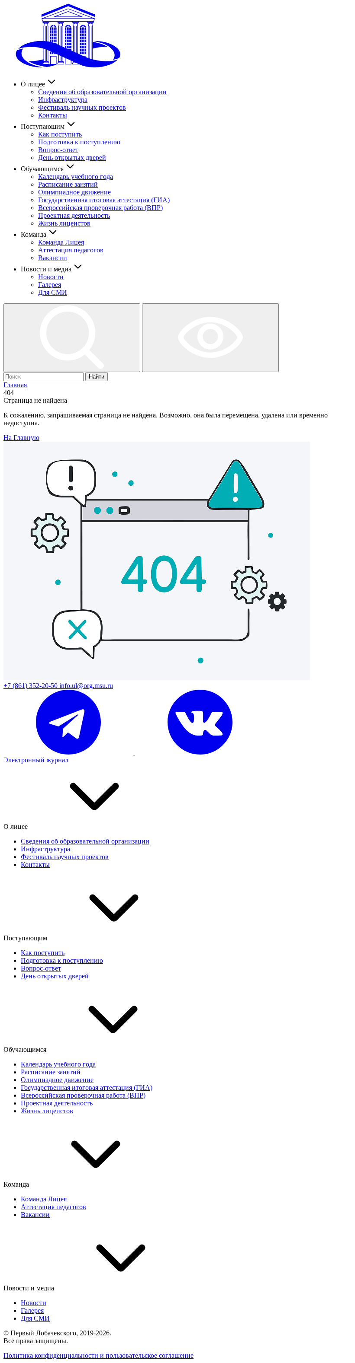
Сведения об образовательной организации (102, 92)
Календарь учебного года (75, 176)
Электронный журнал (35, 760)
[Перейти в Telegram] (69, 752)
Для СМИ (52, 292)
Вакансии (52, 257)
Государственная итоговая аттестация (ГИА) (104, 200)
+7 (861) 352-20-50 (31, 685)
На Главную (21, 437)
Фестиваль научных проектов (82, 107)
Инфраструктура (62, 99)
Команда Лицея (61, 242)
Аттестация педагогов (70, 250)
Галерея (49, 284)
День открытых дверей (72, 157)
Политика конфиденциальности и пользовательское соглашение (98, 1355)
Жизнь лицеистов (64, 223)
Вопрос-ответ (58, 149)
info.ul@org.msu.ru (86, 685)
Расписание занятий (68, 184)
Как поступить (60, 134)
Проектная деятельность (74, 215)
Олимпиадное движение (74, 192)
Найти (96, 376)
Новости (51, 276)
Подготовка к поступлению (79, 142)
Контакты (52, 115)
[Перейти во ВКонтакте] (200, 752)
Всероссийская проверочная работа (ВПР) (100, 207)
